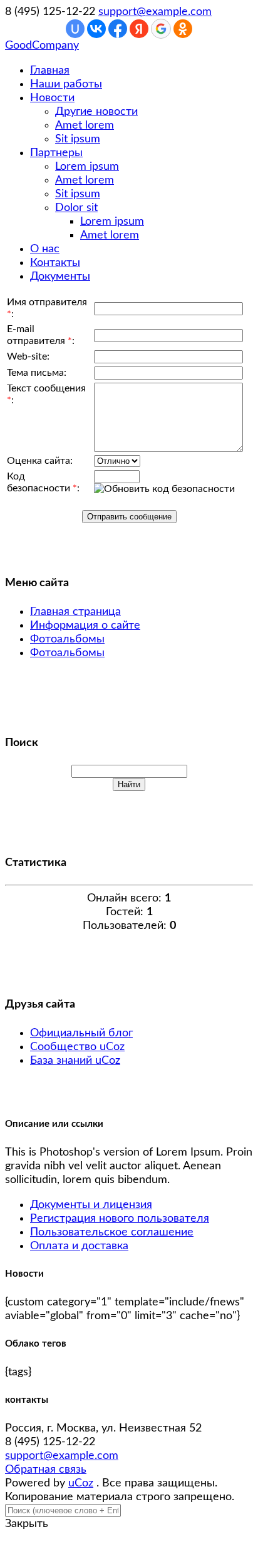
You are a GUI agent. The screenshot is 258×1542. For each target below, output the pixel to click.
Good (42, 45)
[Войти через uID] (75, 28)
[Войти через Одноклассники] (182, 28)
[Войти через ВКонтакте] (96, 28)
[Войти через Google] (161, 29)
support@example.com (155, 11)
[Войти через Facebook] (117, 28)
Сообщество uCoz (77, 1047)
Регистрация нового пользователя (119, 1218)
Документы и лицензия (91, 1205)
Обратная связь (45, 1469)
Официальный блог (81, 1033)
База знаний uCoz (75, 1060)
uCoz (80, 1483)
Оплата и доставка (79, 1246)
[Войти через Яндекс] (139, 28)
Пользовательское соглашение (112, 1232)
